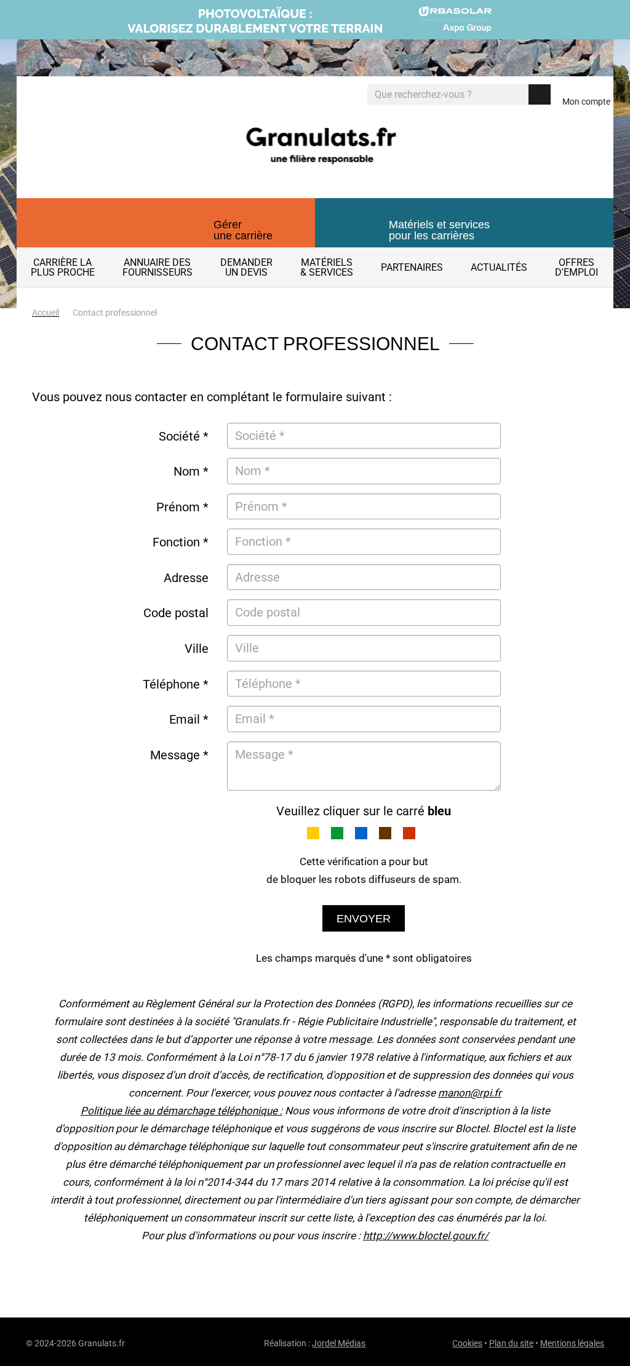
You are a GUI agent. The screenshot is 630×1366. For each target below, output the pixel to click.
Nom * (191, 471)
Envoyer (364, 919)
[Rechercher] (539, 94)
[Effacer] (518, 95)
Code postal (176, 612)
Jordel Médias (338, 1343)
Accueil (45, 313)
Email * (189, 719)
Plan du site (511, 1343)
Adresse (186, 577)
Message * (179, 755)
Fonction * (181, 542)
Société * (184, 436)
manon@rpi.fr (469, 1093)
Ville (197, 648)
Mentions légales (572, 1343)
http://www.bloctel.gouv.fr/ (425, 1235)
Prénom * (182, 507)
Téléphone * (176, 684)
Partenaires (412, 267)
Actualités (499, 267)
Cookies (467, 1343)
